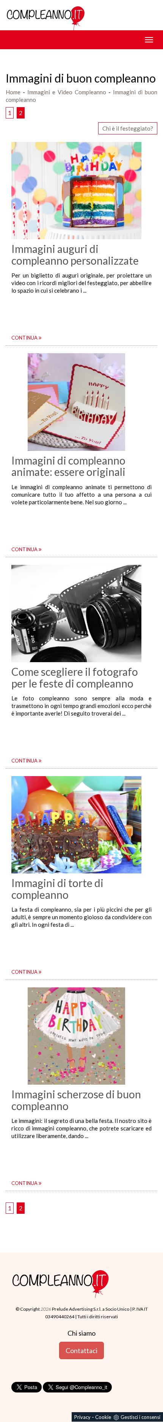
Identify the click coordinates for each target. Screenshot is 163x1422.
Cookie (103, 1417)
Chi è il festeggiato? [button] (127, 128)
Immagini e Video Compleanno (66, 92)
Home (13, 92)
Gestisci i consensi (140, 1417)
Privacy (82, 1417)
